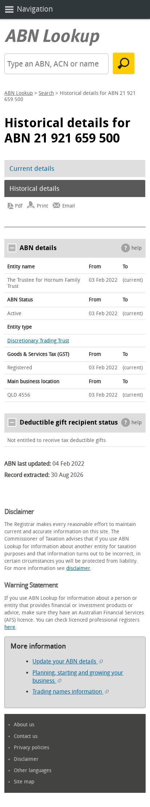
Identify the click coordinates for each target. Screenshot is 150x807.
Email (68, 206)
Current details (31, 169)
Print (42, 206)
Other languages (32, 770)
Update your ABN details (65, 661)
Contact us (26, 736)
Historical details (34, 189)
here (9, 627)
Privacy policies (31, 747)
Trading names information (67, 691)
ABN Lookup (18, 93)
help (136, 248)
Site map (24, 782)
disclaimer (78, 568)
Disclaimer (26, 759)
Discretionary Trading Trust (38, 341)
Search (46, 93)
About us (24, 725)
